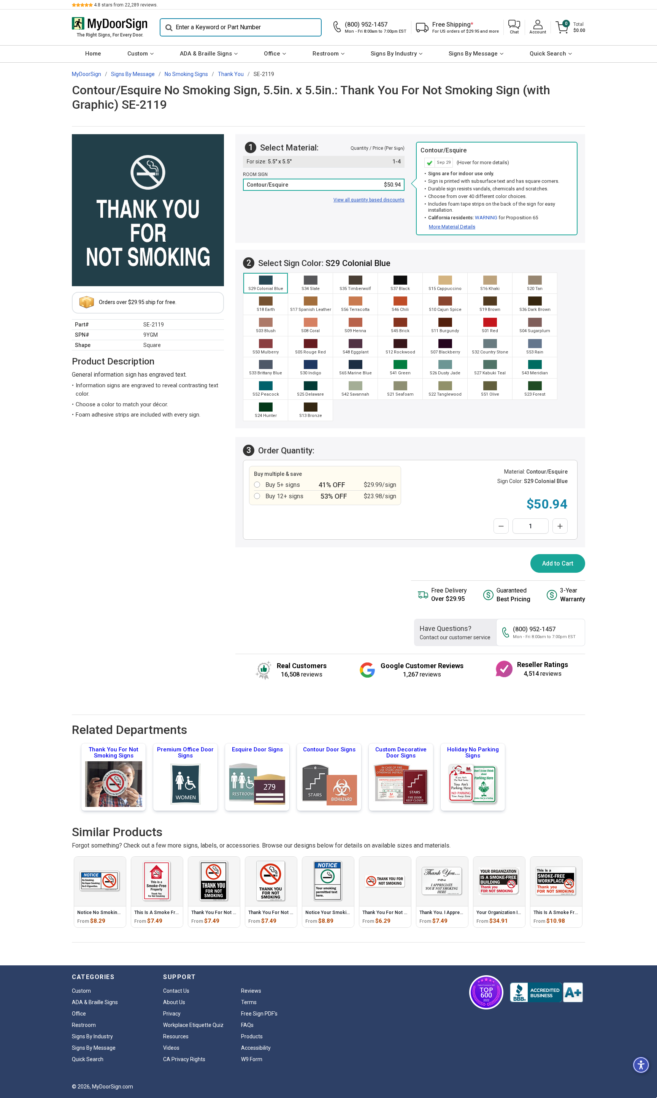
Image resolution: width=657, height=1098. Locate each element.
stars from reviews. (126, 5)
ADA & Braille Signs (206, 53)
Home (93, 53)
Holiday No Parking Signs (473, 752)
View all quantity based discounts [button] (369, 200)
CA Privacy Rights (184, 1059)
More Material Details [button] (452, 227)
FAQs (247, 1025)
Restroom (326, 53)
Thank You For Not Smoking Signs (113, 752)
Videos (171, 1048)
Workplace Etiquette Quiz (193, 1025)
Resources (176, 1036)
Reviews (251, 991)
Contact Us (176, 991)
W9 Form (251, 1059)
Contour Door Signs (329, 749)
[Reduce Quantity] (501, 526)
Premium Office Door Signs (185, 752)
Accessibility (256, 1048)
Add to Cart (557, 563)
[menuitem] (93, 54)
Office (272, 53)
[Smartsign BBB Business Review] (546, 992)
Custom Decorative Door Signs (401, 752)
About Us (174, 1002)
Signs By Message (473, 53)
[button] (514, 27)
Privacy (172, 1014)
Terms (249, 1002)
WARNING (486, 217)
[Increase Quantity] (560, 526)
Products (252, 1036)
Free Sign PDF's (259, 1014)
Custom (137, 53)
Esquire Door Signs (257, 749)
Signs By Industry (394, 53)
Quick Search (548, 53)
